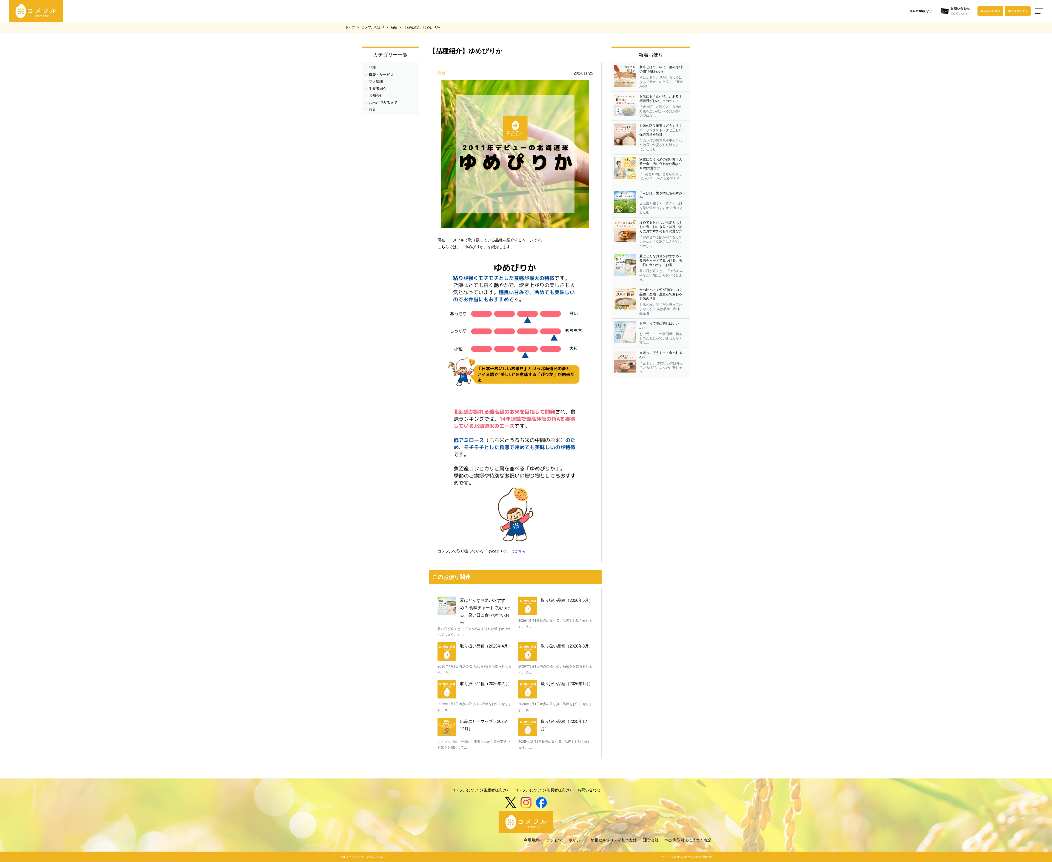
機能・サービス (381, 75)
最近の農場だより (921, 11)
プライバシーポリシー (565, 840)
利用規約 (531, 840)
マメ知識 (376, 81)
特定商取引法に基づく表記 (688, 840)
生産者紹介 (378, 89)
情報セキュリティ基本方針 (614, 840)
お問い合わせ (589, 790)
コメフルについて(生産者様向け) (479, 790)
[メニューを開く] (1039, 11)
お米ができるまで (383, 103)
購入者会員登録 (990, 11)
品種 (394, 27)
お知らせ (376, 95)
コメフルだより (372, 27)
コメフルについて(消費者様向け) (542, 790)
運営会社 (651, 840)
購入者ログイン (1017, 11)
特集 (372, 109)
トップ (350, 27)
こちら (520, 551)
